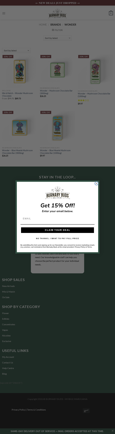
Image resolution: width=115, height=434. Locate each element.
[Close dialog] (96, 183)
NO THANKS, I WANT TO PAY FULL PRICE (57, 239)
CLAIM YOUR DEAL (57, 230)
